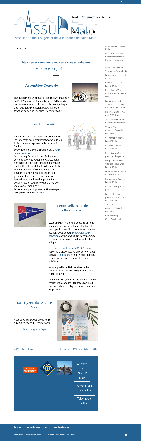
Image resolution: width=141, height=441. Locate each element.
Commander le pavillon (84, 388)
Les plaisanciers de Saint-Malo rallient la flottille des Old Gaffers (115, 105)
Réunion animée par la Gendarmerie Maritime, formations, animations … (115, 58)
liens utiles (39, 193)
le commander (65, 255)
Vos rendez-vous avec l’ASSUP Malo (114, 139)
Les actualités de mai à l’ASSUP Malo (115, 181)
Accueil (75, 18)
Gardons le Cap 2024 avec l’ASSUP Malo (114, 217)
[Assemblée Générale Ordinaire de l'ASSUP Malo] (85, 92)
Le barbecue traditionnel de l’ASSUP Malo (116, 173)
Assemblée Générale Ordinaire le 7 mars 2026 (116, 69)
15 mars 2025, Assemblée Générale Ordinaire (114, 131)
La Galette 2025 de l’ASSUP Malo (113, 147)
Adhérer (75, 33)
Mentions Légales (61, 427)
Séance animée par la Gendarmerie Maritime (115, 121)
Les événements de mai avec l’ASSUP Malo (115, 113)
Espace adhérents (120, 2)
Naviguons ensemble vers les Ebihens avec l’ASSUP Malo (114, 164)
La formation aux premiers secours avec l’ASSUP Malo (115, 197)
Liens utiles (100, 18)
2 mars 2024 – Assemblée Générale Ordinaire (114, 208)
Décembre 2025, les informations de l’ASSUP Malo (115, 94)
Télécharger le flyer (34, 329)
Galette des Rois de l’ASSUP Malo (113, 84)
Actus (111, 18)
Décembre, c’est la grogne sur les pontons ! (115, 155)
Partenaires (87, 18)
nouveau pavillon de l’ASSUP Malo (70, 249)
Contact (85, 33)
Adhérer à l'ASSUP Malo (82, 371)
